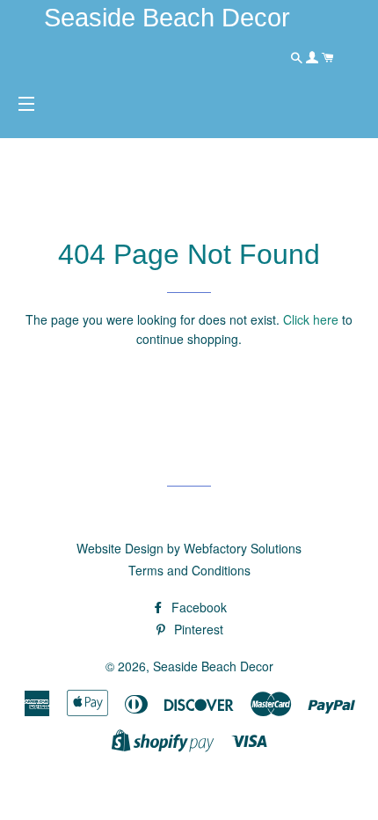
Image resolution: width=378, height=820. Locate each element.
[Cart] (328, 57)
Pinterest (197, 629)
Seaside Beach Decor (213, 666)
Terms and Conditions (189, 570)
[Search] (298, 57)
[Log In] (314, 57)
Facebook (197, 607)
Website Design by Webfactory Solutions (189, 548)
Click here (310, 319)
